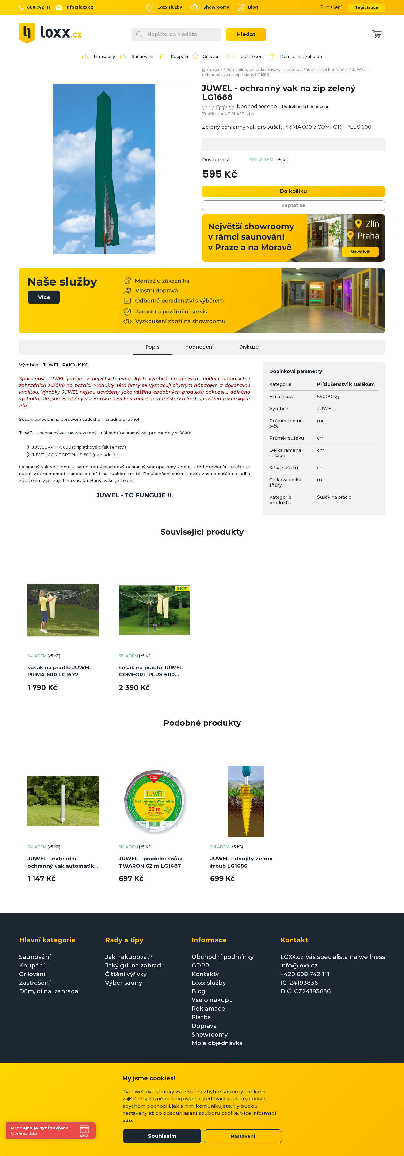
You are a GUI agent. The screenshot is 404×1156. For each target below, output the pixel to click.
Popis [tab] (153, 347)
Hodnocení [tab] (199, 347)
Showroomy (216, 7)
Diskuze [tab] (249, 347)
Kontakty (205, 974)
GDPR (200, 965)
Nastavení (243, 1136)
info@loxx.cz (79, 7)
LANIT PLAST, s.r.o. (236, 114)
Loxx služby (169, 7)
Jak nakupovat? (129, 956)
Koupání (32, 965)
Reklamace (208, 1008)
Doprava (204, 1025)
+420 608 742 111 (305, 974)
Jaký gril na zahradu (135, 965)
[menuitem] (98, 56)
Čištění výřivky (126, 974)
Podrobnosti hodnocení (305, 106)
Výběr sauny (123, 982)
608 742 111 (38, 7)
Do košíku (293, 191)
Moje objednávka (217, 1043)
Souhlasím (162, 1136)
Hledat (246, 34)
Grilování (32, 974)
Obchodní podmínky (223, 956)
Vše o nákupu (212, 1000)
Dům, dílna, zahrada (48, 991)
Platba (201, 1017)
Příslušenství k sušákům (346, 384)
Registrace (366, 7)
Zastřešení (34, 982)
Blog (253, 7)
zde (127, 1120)
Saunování (35, 956)
